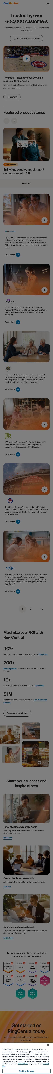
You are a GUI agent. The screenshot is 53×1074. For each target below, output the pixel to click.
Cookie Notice (23, 1064)
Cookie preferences (26, 1071)
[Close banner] (48, 1045)
